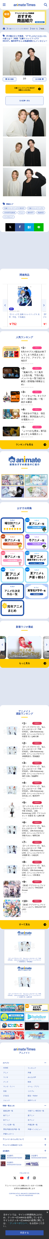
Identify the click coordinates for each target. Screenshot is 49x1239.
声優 (29, 1073)
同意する (24, 1233)
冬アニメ (31, 1120)
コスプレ (31, 1091)
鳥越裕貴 (41, 212)
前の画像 (11, 79)
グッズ (5, 1082)
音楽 (5, 1091)
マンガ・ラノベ (9, 1086)
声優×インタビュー (35, 1129)
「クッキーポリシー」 (18, 1223)
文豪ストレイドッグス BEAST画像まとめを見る (24, 89)
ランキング (32, 1068)
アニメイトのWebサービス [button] (12, 1145)
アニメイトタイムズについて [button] (13, 1139)
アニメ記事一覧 (9, 1125)
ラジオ (5, 1077)
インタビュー (8, 217)
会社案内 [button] (6, 1151)
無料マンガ (32, 1100)
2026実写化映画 (9, 212)
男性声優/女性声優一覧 (11, 1129)
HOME (5, 1068)
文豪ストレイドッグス (35, 208)
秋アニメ (6, 1120)
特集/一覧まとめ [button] (9, 1105)
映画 (29, 1082)
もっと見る (24, 663)
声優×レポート (8, 1134)
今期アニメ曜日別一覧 (36, 1111)
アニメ (21, 212)
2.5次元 (6, 1096)
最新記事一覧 (8, 1111)
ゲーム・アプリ (33, 1086)
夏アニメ (31, 1115)
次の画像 (38, 79)
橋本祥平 (31, 212)
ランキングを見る (24, 444)
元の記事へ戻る (24, 100)
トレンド (6, 1100)
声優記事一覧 (33, 1125)
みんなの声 (32, 1077)
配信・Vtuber (33, 1096)
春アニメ (6, 1115)
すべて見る (24, 924)
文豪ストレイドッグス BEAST (14, 208)
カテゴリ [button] (6, 1063)
